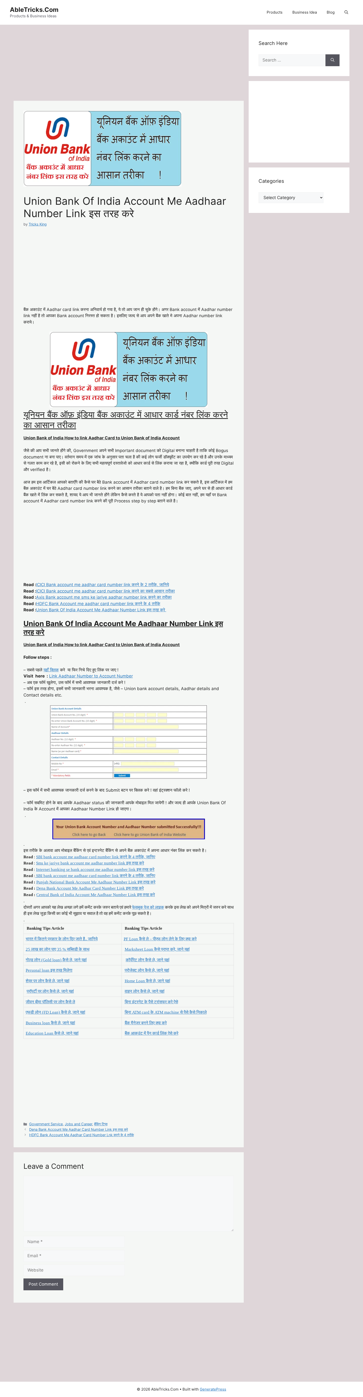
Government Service (46, 1124)
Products (274, 12)
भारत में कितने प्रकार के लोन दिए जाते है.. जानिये (62, 939)
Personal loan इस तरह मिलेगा (49, 970)
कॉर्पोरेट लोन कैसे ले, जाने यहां (147, 960)
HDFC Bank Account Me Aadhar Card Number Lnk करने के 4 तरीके (81, 1135)
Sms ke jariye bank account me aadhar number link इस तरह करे (90, 863)
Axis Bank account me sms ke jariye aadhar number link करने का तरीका (104, 597)
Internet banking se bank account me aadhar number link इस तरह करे (95, 869)
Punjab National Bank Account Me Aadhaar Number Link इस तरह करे (95, 882)
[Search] (332, 60)
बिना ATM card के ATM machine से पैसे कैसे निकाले (166, 1012)
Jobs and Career (78, 1124)
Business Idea (304, 12)
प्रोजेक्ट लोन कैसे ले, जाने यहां (147, 970)
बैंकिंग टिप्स (100, 1124)
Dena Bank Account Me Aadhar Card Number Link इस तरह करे (90, 888)
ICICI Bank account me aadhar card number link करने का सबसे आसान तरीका (105, 591)
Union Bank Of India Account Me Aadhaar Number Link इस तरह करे (101, 609)
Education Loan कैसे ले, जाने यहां (52, 1033)
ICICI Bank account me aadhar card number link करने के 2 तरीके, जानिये (102, 584)
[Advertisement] (129, 64)
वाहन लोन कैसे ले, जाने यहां (144, 991)
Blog (331, 12)
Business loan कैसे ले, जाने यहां (50, 1023)
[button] (346, 12)
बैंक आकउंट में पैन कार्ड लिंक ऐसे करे (151, 1033)
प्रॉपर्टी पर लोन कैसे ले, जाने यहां (50, 991)
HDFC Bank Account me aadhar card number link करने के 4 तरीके (98, 603)
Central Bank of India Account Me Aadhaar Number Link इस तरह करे (95, 894)
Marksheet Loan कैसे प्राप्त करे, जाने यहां (157, 949)
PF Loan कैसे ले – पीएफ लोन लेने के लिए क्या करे (160, 939)
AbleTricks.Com (34, 9)
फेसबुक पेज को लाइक (148, 907)
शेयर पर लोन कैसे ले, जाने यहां (47, 981)
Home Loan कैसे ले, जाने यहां (147, 981)
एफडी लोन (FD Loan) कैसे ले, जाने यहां (55, 1012)
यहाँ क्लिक (51, 669)
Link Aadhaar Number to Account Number (91, 676)
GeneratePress (213, 1389)
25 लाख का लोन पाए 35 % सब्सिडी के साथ (57, 949)
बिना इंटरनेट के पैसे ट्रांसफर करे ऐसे (151, 1002)
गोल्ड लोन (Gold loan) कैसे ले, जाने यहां (56, 960)
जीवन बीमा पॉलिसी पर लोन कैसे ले (50, 1002)
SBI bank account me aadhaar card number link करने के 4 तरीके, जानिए (95, 857)
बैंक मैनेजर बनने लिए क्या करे (146, 1023)
